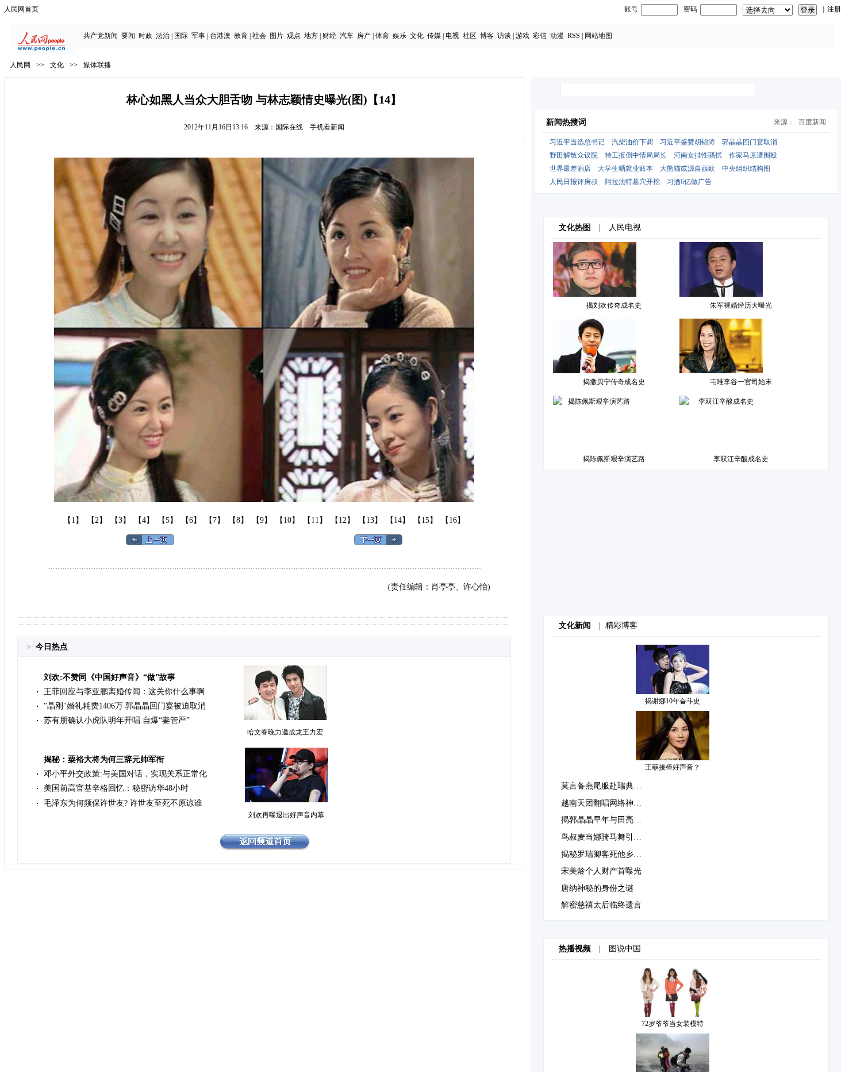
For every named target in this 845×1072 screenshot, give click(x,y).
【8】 (238, 520)
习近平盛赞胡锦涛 (687, 142)
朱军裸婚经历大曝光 (741, 305)
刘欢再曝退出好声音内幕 (286, 815)
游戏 (522, 36)
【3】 (120, 520)
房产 (364, 36)
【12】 (343, 520)
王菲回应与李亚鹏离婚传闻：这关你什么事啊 (124, 691)
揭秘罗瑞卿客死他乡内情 (605, 854)
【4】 (144, 520)
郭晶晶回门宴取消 (749, 142)
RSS (573, 36)
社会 (259, 36)
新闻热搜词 (566, 122)
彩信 (540, 36)
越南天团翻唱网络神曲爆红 (609, 803)
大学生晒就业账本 (625, 168)
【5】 (168, 520)
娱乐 (399, 36)
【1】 (73, 520)
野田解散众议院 (574, 155)
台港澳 (220, 36)
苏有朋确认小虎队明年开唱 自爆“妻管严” (117, 720)
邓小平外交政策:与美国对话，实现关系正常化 (125, 773)
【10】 (287, 520)
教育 (241, 36)
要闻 (128, 36)
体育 (382, 36)
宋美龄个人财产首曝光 (601, 871)
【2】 (97, 520)
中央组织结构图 (746, 168)
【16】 (453, 520)
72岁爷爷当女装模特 (673, 1024)
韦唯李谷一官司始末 (741, 382)
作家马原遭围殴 (753, 155)
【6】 (191, 520)
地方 (311, 36)
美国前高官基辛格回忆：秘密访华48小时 (116, 788)
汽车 (347, 36)
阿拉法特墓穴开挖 (632, 182)
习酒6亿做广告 (689, 182)
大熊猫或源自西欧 (687, 168)
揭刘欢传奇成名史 (614, 305)
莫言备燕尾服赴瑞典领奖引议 (613, 786)
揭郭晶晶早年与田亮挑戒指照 (613, 820)
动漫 (557, 36)
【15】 (425, 520)
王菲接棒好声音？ (672, 767)
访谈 (504, 36)
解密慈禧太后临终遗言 (601, 905)
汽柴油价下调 (632, 142)
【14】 (398, 520)
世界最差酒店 (570, 168)
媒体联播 (97, 65)
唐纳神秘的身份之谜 (597, 888)
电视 (452, 36)
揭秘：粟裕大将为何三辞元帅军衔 (104, 759)
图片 (276, 36)
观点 (294, 36)
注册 (834, 9)
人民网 (20, 65)
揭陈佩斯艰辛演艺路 (614, 459)
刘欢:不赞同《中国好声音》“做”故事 (109, 677)
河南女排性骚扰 (698, 155)
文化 (417, 36)
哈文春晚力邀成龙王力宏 (285, 732)
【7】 (215, 520)
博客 (487, 36)
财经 (329, 36)
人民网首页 (21, 9)
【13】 (370, 520)
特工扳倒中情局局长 (636, 155)
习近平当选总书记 (577, 142)
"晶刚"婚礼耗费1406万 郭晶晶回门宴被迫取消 (125, 706)
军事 (198, 36)
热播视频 (575, 948)
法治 (163, 36)
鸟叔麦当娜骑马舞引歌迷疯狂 (613, 837)
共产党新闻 (100, 36)
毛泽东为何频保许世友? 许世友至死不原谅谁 (123, 803)
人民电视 (625, 227)
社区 (470, 36)
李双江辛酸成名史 (741, 459)
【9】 (262, 520)
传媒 (434, 36)
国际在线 (289, 127)
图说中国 (625, 948)
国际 (181, 36)
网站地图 (598, 36)
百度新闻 (812, 122)
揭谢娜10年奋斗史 (672, 701)
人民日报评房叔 (574, 182)
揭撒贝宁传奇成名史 (614, 382)
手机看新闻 (327, 127)
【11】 (315, 520)
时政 (145, 36)
